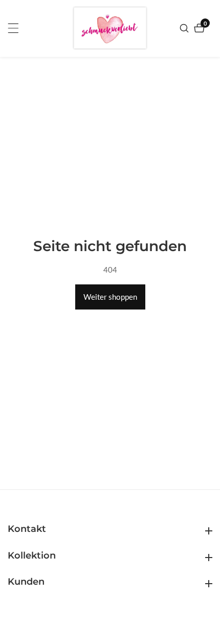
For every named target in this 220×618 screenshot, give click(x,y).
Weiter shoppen (110, 296)
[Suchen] (185, 28)
